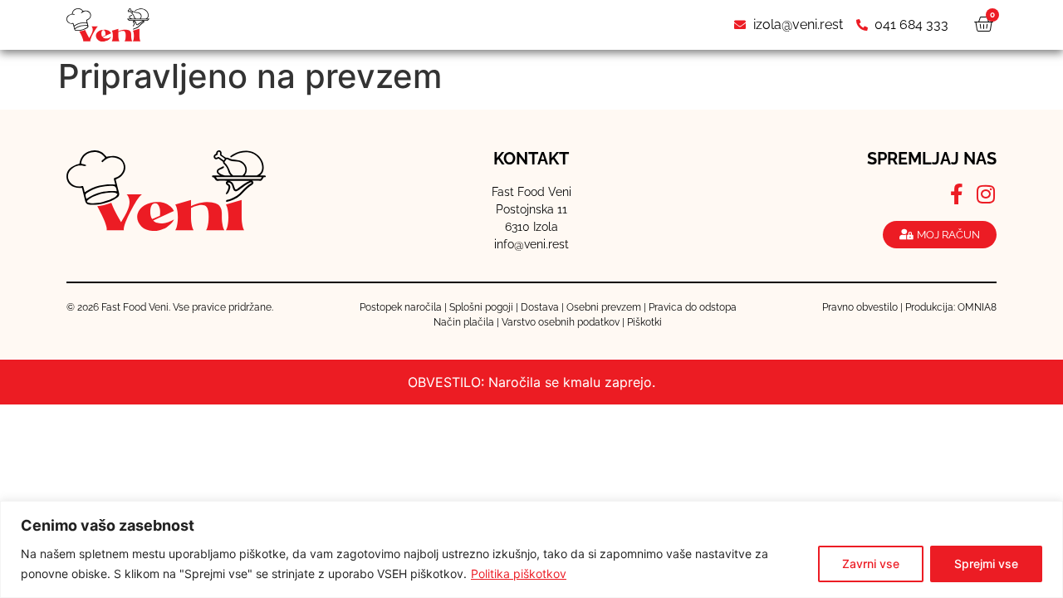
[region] (531, 549)
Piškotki (644, 322)
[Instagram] (986, 194)
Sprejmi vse (986, 563)
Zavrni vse (870, 563)
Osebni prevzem (603, 307)
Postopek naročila (401, 307)
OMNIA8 (977, 307)
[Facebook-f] (957, 194)
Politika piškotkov (518, 573)
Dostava (540, 307)
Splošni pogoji (481, 307)
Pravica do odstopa (693, 307)
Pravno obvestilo (860, 307)
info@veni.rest (531, 244)
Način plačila (464, 322)
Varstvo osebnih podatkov (561, 322)
